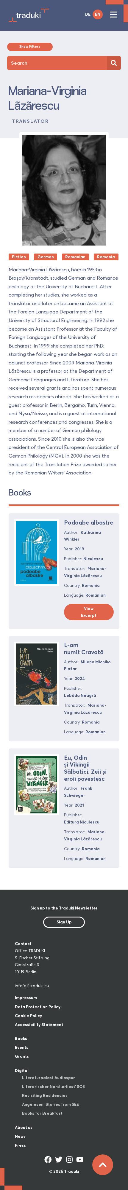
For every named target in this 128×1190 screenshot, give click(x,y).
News (20, 1136)
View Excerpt (88, 612)
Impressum (26, 997)
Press (20, 1145)
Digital (22, 1070)
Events (21, 1047)
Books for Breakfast (42, 1113)
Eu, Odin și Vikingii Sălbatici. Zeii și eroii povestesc (85, 768)
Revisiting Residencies (45, 1095)
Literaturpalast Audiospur (48, 1077)
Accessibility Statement (39, 1024)
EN (97, 14)
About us (23, 1127)
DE (87, 14)
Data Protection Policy (37, 1006)
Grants (22, 1056)
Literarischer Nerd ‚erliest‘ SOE (53, 1086)
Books (21, 1038)
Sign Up (64, 922)
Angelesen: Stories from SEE (50, 1104)
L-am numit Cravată (84, 648)
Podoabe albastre (88, 522)
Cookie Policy (28, 1015)
